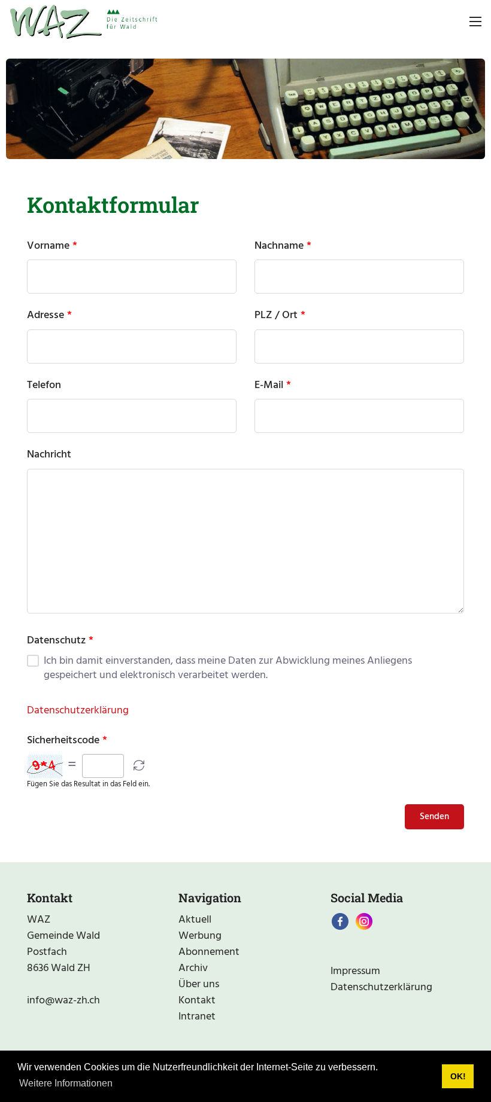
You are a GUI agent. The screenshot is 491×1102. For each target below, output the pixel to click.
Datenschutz (56, 641)
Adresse (45, 316)
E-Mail (268, 385)
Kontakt (197, 1000)
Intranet (197, 1016)
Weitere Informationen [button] (66, 1083)
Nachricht (49, 455)
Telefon (44, 385)
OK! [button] (458, 1076)
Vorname (48, 246)
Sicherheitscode (63, 741)
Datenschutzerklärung (78, 710)
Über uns (198, 984)
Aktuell (194, 920)
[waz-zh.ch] (83, 21)
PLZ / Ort (276, 316)
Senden (434, 817)
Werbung (200, 936)
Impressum (355, 971)
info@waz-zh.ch (63, 1000)
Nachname (279, 246)
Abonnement (209, 952)
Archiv (193, 968)
